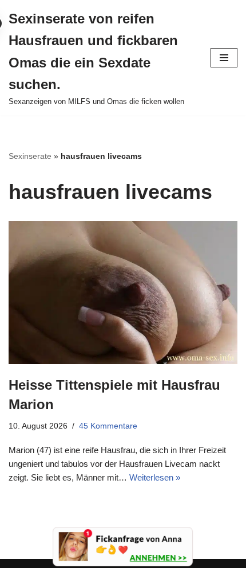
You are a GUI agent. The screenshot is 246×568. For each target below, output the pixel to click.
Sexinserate (30, 156)
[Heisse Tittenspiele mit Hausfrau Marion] (123, 292)
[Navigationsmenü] (224, 57)
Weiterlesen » (154, 477)
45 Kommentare (108, 426)
